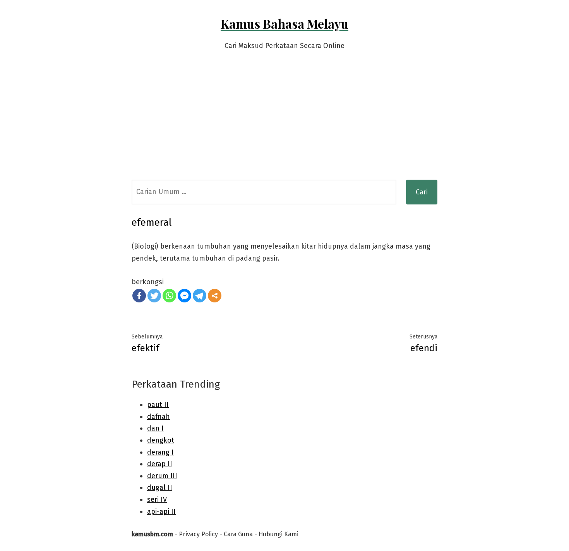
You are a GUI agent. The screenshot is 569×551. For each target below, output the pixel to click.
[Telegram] (199, 295)
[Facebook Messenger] (184, 295)
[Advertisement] (284, 121)
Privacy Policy (198, 534)
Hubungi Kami (278, 534)
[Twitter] (154, 295)
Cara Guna (238, 534)
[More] (214, 295)
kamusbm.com (152, 534)
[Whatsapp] (169, 295)
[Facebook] (139, 295)
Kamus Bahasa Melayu (284, 23)
